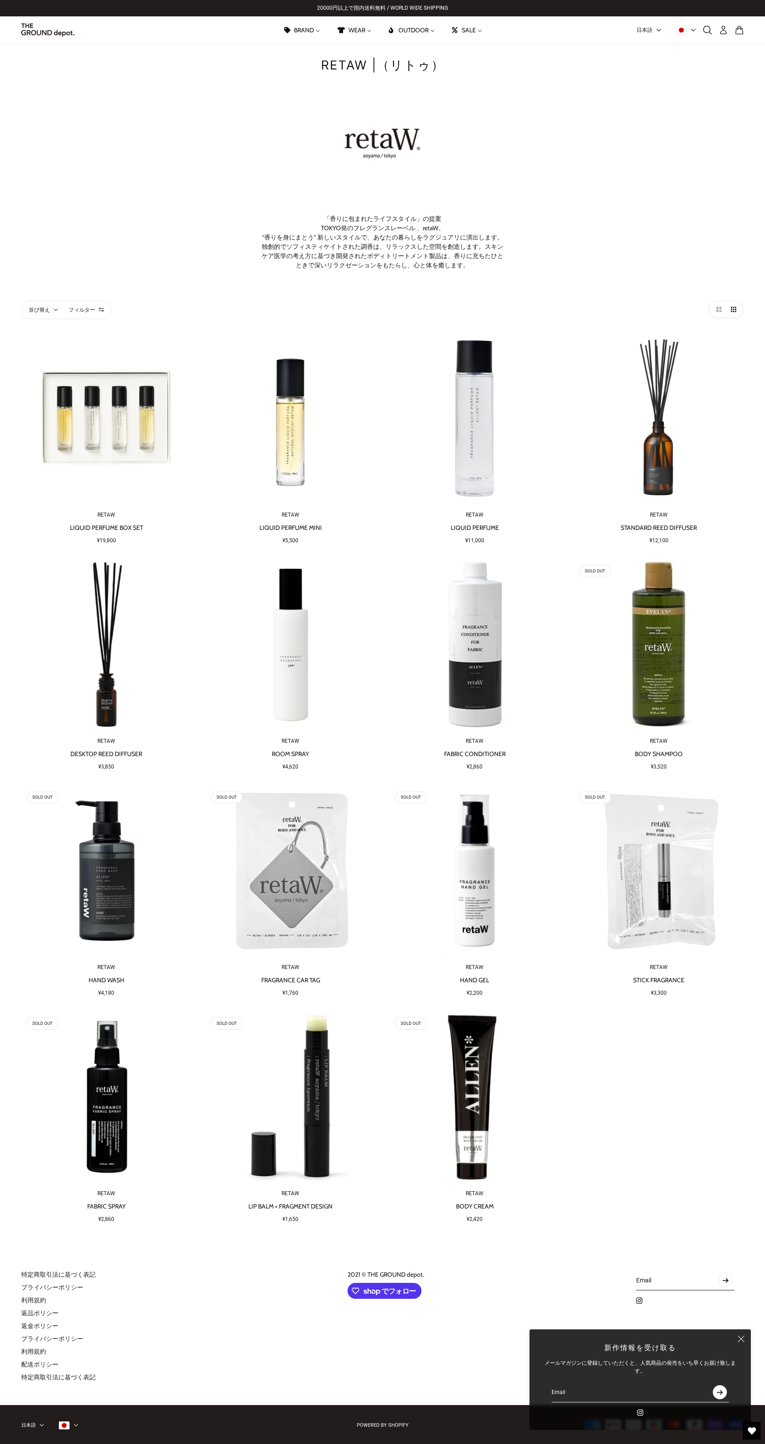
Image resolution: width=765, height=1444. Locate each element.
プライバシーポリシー (52, 1287)
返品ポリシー (39, 1313)
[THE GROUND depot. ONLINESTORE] (47, 30)
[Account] (723, 30)
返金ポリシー (39, 1325)
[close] (741, 1339)
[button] (717, 309)
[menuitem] (301, 30)
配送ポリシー (39, 1364)
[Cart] (739, 30)
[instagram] (640, 1412)
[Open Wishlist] (752, 1431)
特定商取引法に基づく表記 (58, 1274)
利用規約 (33, 1300)
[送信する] (720, 1392)
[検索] (707, 30)
